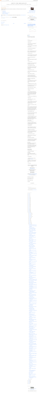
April (29, 221)
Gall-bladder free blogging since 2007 (33, 279)
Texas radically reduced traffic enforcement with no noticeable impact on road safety (32, 25)
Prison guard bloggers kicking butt (32, 232)
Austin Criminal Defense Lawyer (6, 12)
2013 (29, 205)
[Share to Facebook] (15, 17)
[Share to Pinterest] (16, 17)
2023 (29, 194)
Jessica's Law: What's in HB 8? (32, 229)
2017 (29, 201)
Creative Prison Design (31, 281)
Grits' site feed (33, 16)
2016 (29, 202)
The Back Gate (4, 11)
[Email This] (13, 17)
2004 (29, 382)
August (30, 217)
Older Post (25, 23)
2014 (29, 204)
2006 (29, 380)
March (30, 222)
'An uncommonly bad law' (31, 297)
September (30, 216)
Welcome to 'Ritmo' (31, 363)
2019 (29, 199)
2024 (29, 193)
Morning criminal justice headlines (32, 343)
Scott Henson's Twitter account (31, 12)
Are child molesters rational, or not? (32, 224)
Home (13, 23)
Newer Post (2, 23)
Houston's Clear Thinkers (5, 13)
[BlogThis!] (14, 17)
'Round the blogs (30, 289)
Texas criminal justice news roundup (33, 280)
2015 (29, 203)
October (30, 215)
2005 (29, 381)
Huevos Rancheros (35, 189)
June (29, 219)
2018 (29, 200)
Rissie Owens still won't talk (32, 333)
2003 (29, 383)
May (29, 220)
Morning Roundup (31, 305)
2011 (29, 207)
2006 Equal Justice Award (32, 168)
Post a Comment (3, 22)
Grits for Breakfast (19, 3)
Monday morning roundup (31, 245)
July (29, 218)
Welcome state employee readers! (32, 294)
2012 (29, 206)
